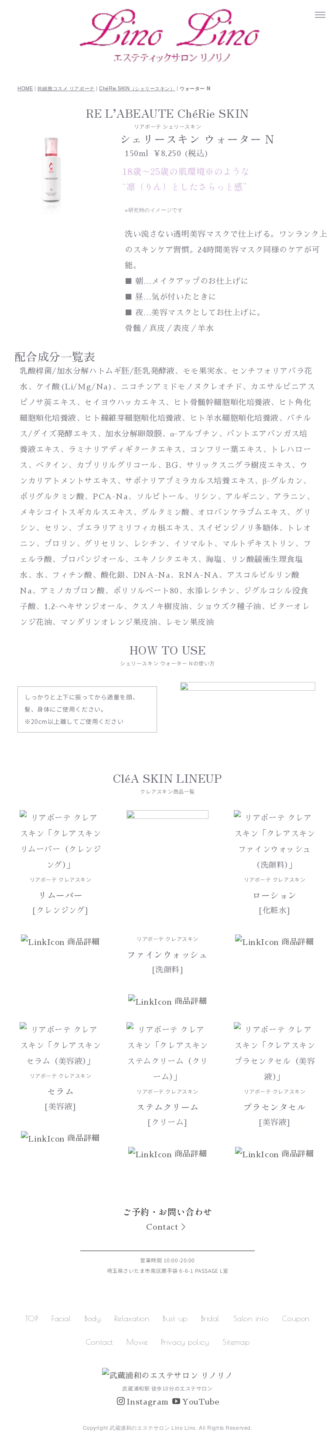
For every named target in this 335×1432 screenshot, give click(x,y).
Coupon (296, 1318)
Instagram (147, 1402)
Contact (99, 1342)
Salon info (251, 1318)
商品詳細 (87, 942)
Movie (136, 1342)
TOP (31, 1318)
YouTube (200, 1402)
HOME (25, 88)
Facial (61, 1318)
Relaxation (132, 1318)
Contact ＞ (167, 1227)
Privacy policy (185, 1342)
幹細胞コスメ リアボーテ (66, 88)
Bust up (175, 1318)
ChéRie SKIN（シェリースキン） (137, 88)
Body (93, 1318)
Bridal (210, 1318)
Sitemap (236, 1342)
